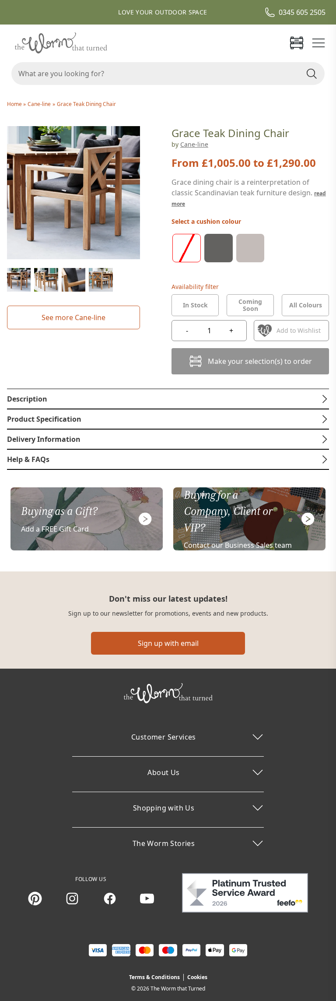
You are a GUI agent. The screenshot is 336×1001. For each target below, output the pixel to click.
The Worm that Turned (177, 988)
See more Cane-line (73, 317)
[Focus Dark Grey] (218, 248)
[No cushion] (187, 248)
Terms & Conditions (154, 977)
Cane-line (39, 104)
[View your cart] (296, 43)
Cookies (197, 977)
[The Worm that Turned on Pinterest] (35, 899)
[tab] (195, 305)
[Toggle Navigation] (318, 43)
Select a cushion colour (206, 221)
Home (15, 104)
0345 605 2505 (302, 12)
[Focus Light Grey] (250, 248)
